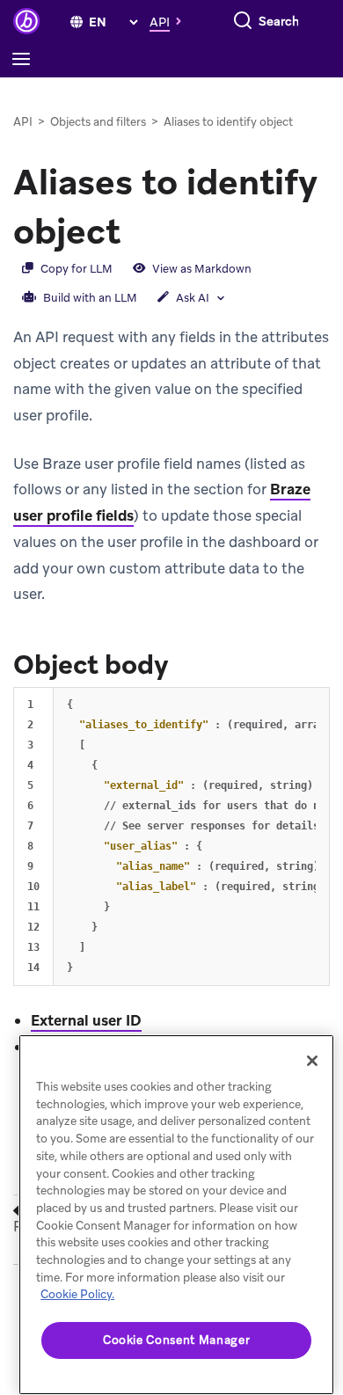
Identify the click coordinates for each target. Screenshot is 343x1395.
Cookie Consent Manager (176, 1340)
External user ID (86, 1020)
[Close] (312, 1060)
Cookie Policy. (77, 1294)
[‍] (76, 22)
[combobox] (279, 21)
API (23, 121)
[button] (170, 21)
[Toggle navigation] (25, 59)
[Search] (243, 21)
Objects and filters (98, 121)
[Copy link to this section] (138, 229)
